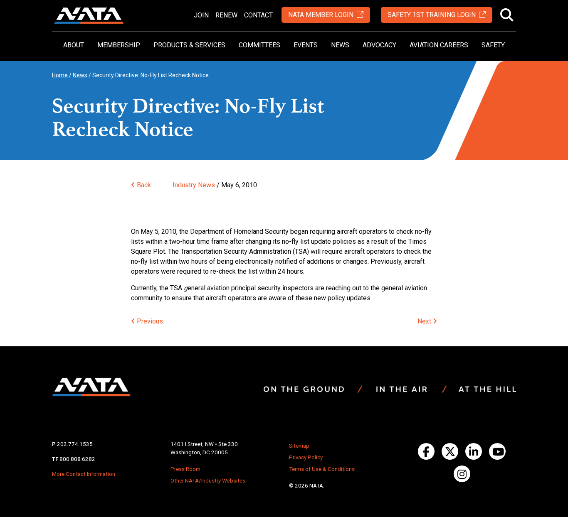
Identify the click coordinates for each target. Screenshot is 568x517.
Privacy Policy (306, 457)
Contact (258, 15)
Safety (493, 45)
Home (60, 75)
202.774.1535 (75, 444)
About (73, 45)
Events (306, 45)
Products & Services (189, 45)
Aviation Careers (439, 45)
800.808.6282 (77, 459)
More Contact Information (83, 474)
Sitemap (299, 446)
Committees (259, 45)
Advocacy (379, 45)
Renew (226, 15)
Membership (118, 45)
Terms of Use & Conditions (322, 469)
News (340, 45)
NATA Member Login (320, 15)
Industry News (194, 185)
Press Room (185, 469)
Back (143, 185)
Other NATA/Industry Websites (207, 481)
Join (201, 15)
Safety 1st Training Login (432, 15)
